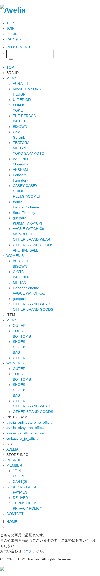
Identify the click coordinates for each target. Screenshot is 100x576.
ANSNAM (20, 169)
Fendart (19, 175)
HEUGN (19, 94)
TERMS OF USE (26, 503)
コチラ (30, 551)
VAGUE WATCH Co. (29, 229)
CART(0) (13, 39)
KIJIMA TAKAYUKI (27, 223)
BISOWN (20, 126)
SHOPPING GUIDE (21, 487)
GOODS (19, 347)
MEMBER (14, 465)
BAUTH (19, 121)
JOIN (10, 28)
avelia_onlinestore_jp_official (29, 422)
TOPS (18, 331)
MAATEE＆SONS (27, 89)
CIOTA (18, 272)
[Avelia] (12, 10)
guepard (19, 218)
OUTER (19, 325)
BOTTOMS (22, 336)
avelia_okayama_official (25, 428)
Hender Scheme (26, 207)
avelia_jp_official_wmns (25, 433)
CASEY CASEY (25, 186)
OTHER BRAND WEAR (31, 239)
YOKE (18, 110)
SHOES (19, 342)
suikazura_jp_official (22, 438)
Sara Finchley (24, 213)
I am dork (20, 180)
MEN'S (11, 78)
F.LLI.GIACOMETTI (28, 196)
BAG (16, 352)
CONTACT (15, 514)
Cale (16, 132)
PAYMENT (21, 492)
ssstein (18, 105)
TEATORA (21, 143)
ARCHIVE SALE (25, 250)
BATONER (21, 159)
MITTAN (19, 148)
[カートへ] (2, 568)
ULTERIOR (22, 100)
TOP (10, 23)
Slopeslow (21, 164)
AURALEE (21, 83)
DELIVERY (21, 498)
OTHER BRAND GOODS (33, 245)
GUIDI (18, 191)
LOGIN (12, 34)
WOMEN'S (15, 256)
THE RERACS (24, 116)
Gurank (19, 137)
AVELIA (12, 449)
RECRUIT (14, 460)
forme (17, 202)
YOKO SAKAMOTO (28, 153)
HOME (11, 522)
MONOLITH (22, 234)
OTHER (19, 358)
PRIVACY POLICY (27, 508)
